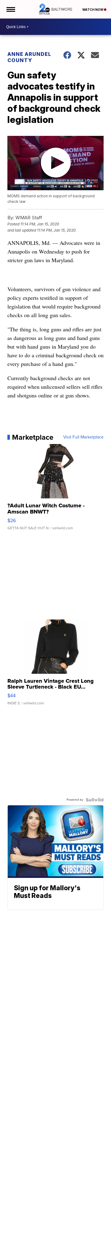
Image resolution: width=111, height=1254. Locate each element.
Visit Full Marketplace (83, 437)
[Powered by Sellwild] (95, 800)
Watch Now (93, 9)
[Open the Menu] (10, 9)
